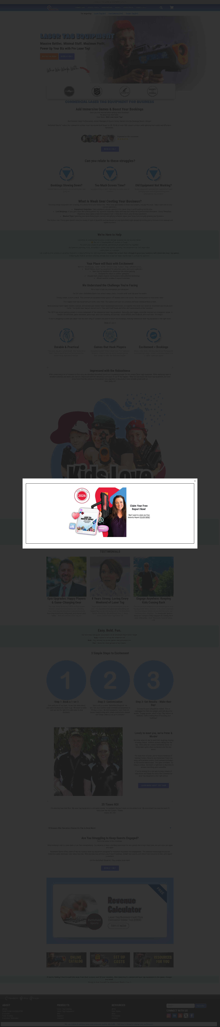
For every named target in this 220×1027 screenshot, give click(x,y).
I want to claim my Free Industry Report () (139, 516)
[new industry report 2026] (97, 512)
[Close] (194, 481)
